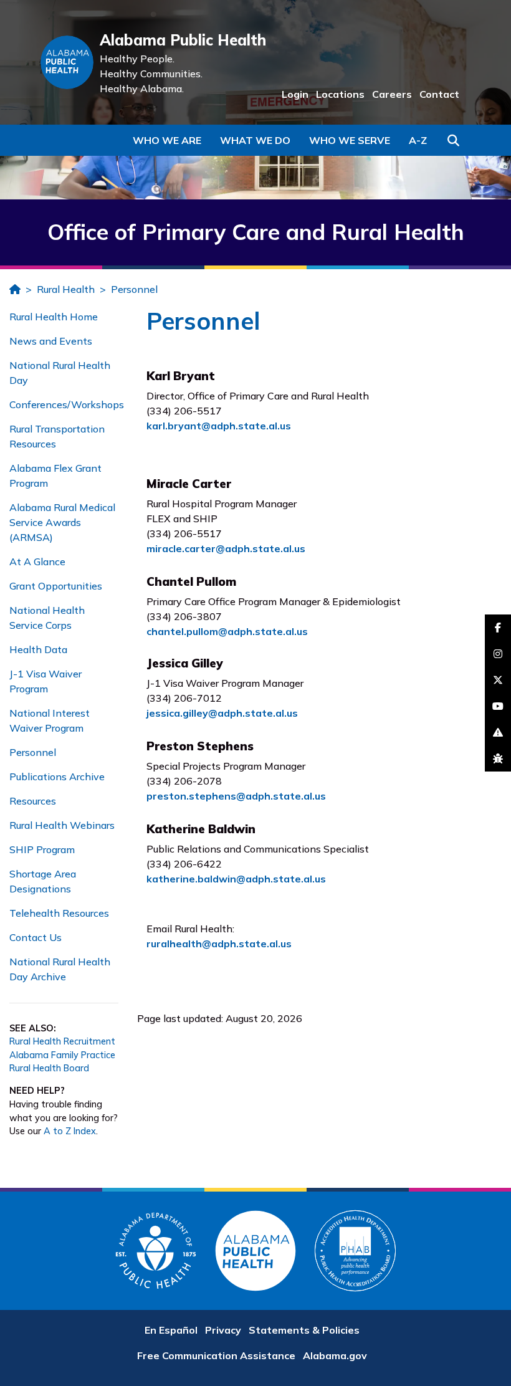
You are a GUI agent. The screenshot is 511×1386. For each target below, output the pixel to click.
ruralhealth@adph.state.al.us (219, 943)
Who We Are (167, 140)
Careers (392, 94)
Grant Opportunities (55, 586)
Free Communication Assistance (216, 1355)
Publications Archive (57, 776)
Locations (340, 94)
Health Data (38, 649)
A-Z (418, 140)
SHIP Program (42, 849)
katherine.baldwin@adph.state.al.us (236, 878)
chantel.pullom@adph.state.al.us (227, 631)
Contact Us (35, 937)
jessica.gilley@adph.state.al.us (222, 713)
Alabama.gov (335, 1355)
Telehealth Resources (59, 913)
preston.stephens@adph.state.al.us (236, 796)
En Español (171, 1330)
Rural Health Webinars (62, 825)
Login (295, 94)
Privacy (223, 1330)
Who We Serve (349, 140)
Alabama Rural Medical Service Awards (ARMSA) (62, 522)
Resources (32, 801)
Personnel (134, 289)
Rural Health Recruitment (62, 1041)
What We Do (255, 140)
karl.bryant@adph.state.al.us (218, 425)
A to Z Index (70, 1131)
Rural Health (66, 289)
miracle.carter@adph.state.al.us (225, 548)
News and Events (50, 341)
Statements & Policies (304, 1330)
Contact (439, 94)
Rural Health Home (53, 316)
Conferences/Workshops (66, 404)
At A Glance (37, 561)
